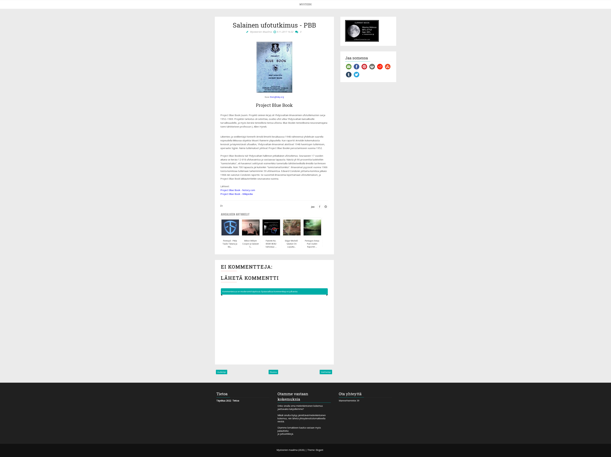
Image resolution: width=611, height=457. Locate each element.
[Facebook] (319, 206)
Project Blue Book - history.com (237, 190)
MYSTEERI (305, 4)
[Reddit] (325, 206)
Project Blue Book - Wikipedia (236, 193)
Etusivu (273, 372)
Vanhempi (326, 372)
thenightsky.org (277, 97)
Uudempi (221, 372)
